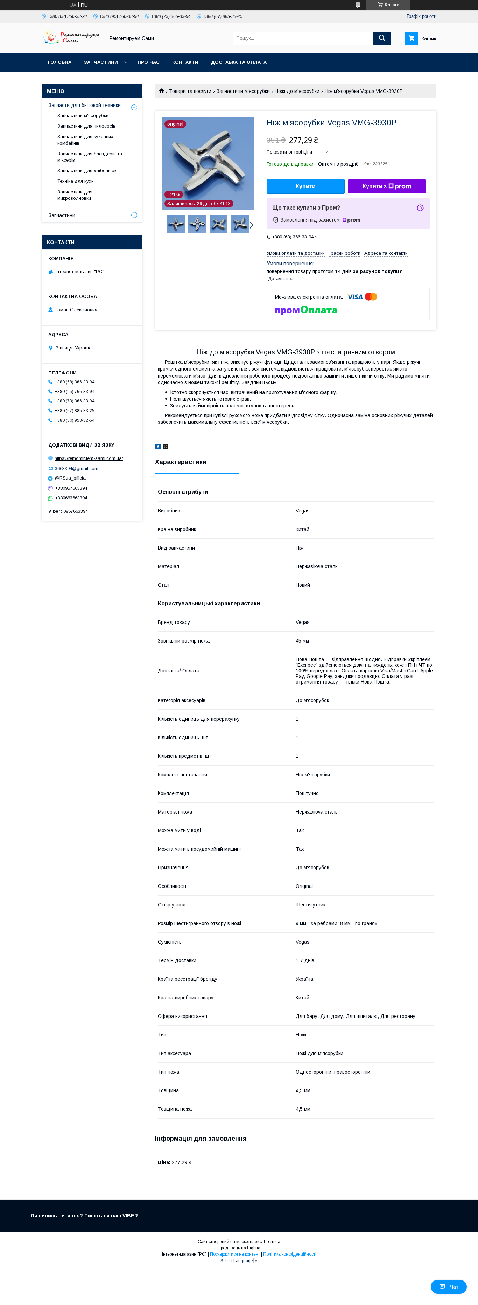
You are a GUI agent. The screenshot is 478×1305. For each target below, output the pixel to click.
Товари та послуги (190, 91)
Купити (306, 186)
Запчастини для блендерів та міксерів (89, 157)
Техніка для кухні (76, 181)
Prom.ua (272, 1241)
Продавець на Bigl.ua (239, 1247)
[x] (165, 447)
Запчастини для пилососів (86, 126)
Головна (59, 62)
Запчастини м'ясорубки (243, 91)
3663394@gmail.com (76, 468)
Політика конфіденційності (289, 1254)
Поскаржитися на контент (235, 1254)
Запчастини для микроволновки (74, 195)
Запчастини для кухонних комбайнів (85, 139)
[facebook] (158, 447)
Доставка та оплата (239, 62)
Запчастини (101, 62)
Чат (454, 1287)
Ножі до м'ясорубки (297, 91)
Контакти (185, 62)
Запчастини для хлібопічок (87, 170)
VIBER (130, 1215)
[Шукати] (382, 38)
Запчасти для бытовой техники (85, 105)
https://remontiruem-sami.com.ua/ (89, 458)
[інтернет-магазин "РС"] (71, 44)
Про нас (149, 62)
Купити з (375, 186)
